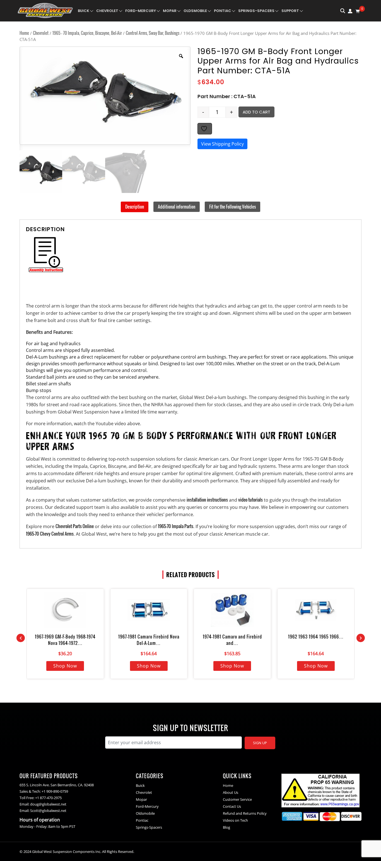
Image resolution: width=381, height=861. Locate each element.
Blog (226, 827)
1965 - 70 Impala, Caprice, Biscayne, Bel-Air (87, 33)
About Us (230, 792)
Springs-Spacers (256, 10)
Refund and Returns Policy (245, 813)
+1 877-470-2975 (48, 797)
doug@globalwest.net (48, 804)
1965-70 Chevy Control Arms (50, 533)
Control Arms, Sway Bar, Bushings (152, 33)
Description (134, 207)
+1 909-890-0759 (55, 791)
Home (24, 33)
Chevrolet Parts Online (75, 526)
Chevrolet (107, 10)
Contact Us (232, 806)
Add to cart (256, 112)
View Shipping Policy (222, 144)
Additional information (176, 207)
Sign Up (260, 742)
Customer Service (237, 799)
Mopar (170, 10)
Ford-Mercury (140, 10)
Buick (83, 10)
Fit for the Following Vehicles (232, 207)
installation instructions (207, 499)
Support (290, 10)
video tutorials (250, 499)
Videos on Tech (235, 820)
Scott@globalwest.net (48, 810)
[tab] (134, 206)
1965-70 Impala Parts (175, 526)
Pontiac (222, 10)
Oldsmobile (195, 10)
